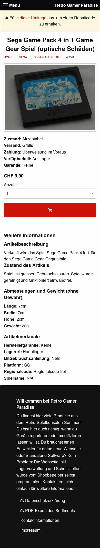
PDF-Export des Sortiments (49, 510)
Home (8, 57)
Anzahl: (11, 185)
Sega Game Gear (46, 57)
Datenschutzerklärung (44, 500)
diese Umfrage (33, 18)
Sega (23, 57)
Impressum (31, 530)
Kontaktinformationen (40, 520)
